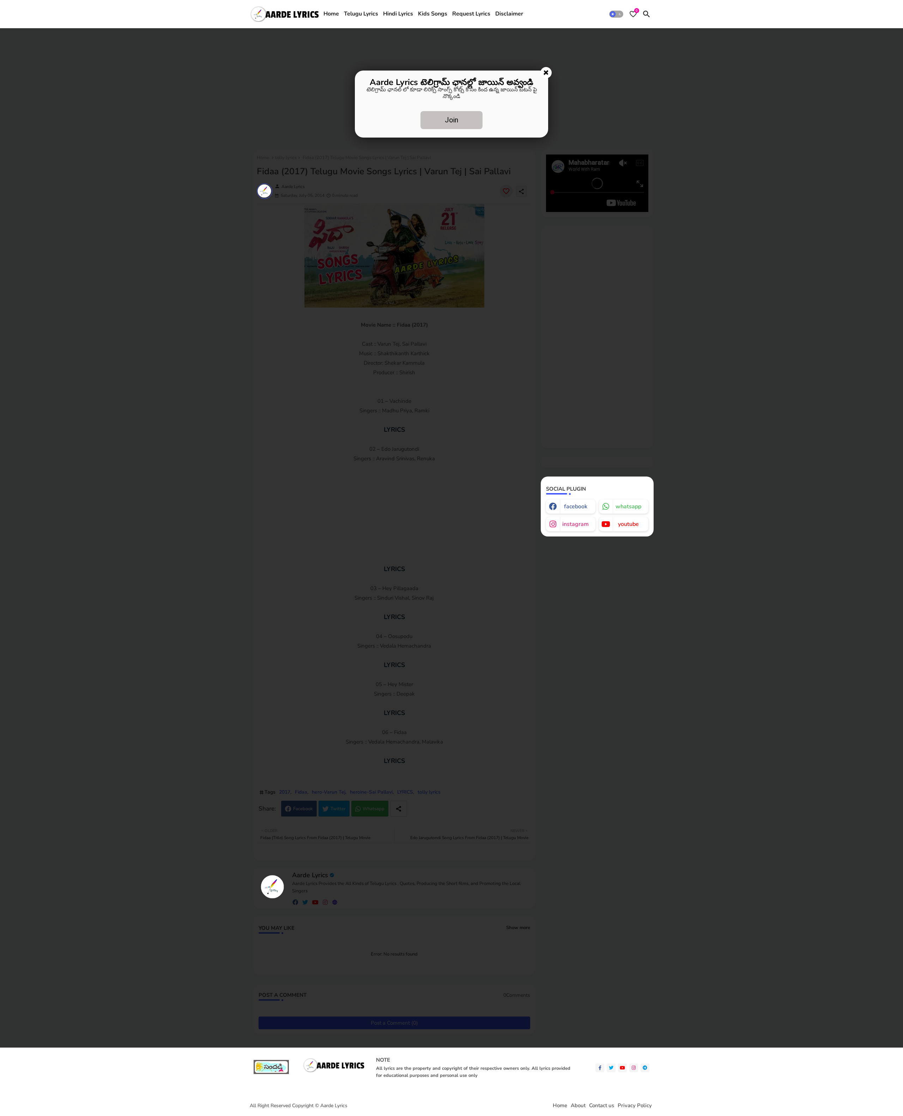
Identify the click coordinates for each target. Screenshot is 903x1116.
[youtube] (622, 1067)
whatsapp (628, 506)
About (578, 1105)
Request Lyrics (471, 14)
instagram (575, 524)
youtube (628, 524)
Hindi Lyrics (398, 14)
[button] (616, 14)
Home (331, 14)
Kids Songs (432, 14)
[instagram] (633, 1067)
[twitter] (611, 1067)
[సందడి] (271, 1072)
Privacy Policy (635, 1105)
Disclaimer (509, 14)
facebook (575, 506)
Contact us (601, 1105)
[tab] (331, 14)
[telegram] (645, 1067)
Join (451, 120)
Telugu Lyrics (361, 14)
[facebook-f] (599, 1067)
